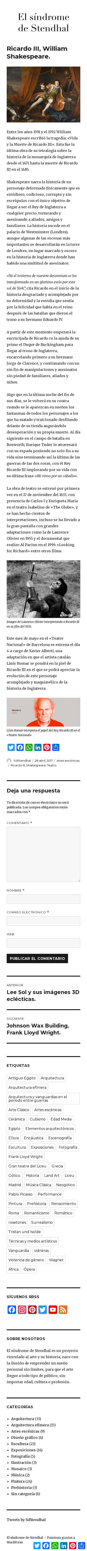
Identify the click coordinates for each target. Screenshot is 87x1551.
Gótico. (14, 1175)
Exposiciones (42, 1147)
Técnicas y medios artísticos (32, 1241)
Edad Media (61, 1119)
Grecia (57, 1166)
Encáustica (33, 1138)
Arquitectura (52, 1078)
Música (17, 1475)
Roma (13, 1213)
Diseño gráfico (24, 1437)
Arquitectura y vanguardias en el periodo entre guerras (37, 1099)
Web (10, 934)
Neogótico (65, 1185)
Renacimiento (63, 1204)
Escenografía (60, 1138)
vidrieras (41, 1250)
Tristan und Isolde (24, 1232)
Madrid (14, 1185)
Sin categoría (23, 1494)
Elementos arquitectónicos (49, 1128)
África (13, 1269)
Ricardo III (18, 765)
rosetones (17, 1222)
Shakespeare (36, 765)
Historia (32, 1175)
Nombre (16, 890)
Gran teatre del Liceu (27, 1166)
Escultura (17, 1147)
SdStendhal (22, 760)
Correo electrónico (28, 912)
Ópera (29, 1269)
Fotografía (68, 1147)
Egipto (14, 1128)
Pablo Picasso (20, 1194)
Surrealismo (42, 1222)
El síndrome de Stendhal (25, 1538)
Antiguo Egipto (22, 1078)
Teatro (51, 765)
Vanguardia (18, 1250)
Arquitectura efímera (27, 1087)
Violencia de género (26, 1260)
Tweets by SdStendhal (26, 1519)
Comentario (19, 823)
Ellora (13, 1138)
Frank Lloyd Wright (25, 1157)
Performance (50, 1194)
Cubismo (38, 1119)
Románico (63, 1213)
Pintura (15, 1204)
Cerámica (16, 1119)
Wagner (56, 1260)
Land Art (52, 1175)
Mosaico (19, 1469)
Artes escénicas (68, 760)
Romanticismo (36, 1213)
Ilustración (21, 1462)
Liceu (69, 1175)
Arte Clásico (18, 1110)
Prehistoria (36, 1204)
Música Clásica (38, 1185)
